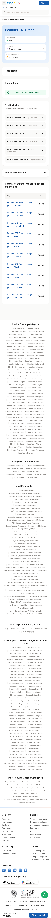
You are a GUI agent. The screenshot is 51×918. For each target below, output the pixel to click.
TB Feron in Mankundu (25, 593)
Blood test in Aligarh (16, 334)
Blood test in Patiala (17, 423)
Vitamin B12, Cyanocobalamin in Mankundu (25, 556)
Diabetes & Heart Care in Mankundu (26, 472)
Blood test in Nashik (14, 414)
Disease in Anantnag (18, 656)
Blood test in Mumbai (36, 405)
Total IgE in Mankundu (26, 608)
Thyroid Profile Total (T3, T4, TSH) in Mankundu (25, 564)
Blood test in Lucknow (16, 394)
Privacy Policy (11, 905)
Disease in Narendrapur (34, 730)
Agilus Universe (8, 837)
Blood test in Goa (15, 361)
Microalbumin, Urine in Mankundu (25, 573)
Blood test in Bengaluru (14, 340)
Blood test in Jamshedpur (34, 379)
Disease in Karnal (17, 707)
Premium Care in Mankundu (36, 469)
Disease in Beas (34, 656)
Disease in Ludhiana (34, 713)
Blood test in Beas (35, 337)
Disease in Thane (25, 763)
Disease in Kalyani (17, 704)
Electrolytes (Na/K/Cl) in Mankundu (25, 579)
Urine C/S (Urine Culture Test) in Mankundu (25, 553)
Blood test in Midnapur (17, 402)
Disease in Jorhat (34, 701)
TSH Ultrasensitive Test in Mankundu (25, 523)
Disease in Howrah (34, 686)
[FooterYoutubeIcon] (4, 870)
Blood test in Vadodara (34, 447)
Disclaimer (23, 905)
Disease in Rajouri (33, 748)
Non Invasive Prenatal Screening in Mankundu (25, 605)
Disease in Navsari (16, 736)
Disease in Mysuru (35, 727)
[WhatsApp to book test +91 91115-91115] (44, 894)
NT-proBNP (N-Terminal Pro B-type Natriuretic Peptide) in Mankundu (25, 586)
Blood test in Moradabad (16, 405)
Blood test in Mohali (35, 402)
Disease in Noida (16, 739)
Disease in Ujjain (41, 763)
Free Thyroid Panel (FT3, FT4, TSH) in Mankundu (25, 529)
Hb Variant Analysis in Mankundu (25, 532)
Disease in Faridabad (34, 674)
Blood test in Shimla (37, 438)
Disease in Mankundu (17, 719)
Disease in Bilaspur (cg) (16, 662)
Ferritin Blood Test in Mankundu (25, 502)
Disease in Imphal (35, 689)
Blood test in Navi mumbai (34, 414)
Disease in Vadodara (17, 766)
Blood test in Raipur (17, 429)
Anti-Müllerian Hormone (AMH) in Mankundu (26, 611)
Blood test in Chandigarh (16, 346)
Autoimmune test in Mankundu (15, 800)
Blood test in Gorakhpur (33, 361)
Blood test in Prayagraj (17, 426)
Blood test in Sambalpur (34, 435)
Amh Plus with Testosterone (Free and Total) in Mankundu (25, 596)
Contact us (6, 828)
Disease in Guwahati (34, 683)
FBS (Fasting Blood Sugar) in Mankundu (25, 508)
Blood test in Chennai (36, 346)
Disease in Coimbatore (17, 668)
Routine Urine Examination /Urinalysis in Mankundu (25, 520)
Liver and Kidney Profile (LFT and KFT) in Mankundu (25, 582)
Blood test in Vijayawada (35, 450)
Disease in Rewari (33, 751)
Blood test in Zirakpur (25, 453)
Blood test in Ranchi (17, 432)
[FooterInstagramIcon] (9, 870)
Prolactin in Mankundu (26, 490)
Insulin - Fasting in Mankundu (25, 505)
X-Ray (6, 629)
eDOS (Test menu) (39, 854)
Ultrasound (15, 629)
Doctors (5, 825)
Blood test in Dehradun (15, 352)
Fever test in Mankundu (15, 788)
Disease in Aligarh (17, 653)
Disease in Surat (10, 763)
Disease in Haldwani (17, 686)
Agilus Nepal (7, 834)
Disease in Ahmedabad (17, 650)
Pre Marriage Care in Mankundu (25, 477)
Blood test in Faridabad (35, 355)
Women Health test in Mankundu (25, 794)
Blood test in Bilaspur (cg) (16, 343)
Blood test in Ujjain (15, 447)
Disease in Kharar (33, 707)
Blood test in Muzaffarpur (16, 408)
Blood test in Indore (16, 373)
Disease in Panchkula (33, 739)
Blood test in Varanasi (15, 450)
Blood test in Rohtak (15, 435)
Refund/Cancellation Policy (25, 910)
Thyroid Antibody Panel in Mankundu (25, 541)
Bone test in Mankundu (35, 785)
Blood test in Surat (17, 444)
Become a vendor (9, 854)
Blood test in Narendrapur (34, 411)
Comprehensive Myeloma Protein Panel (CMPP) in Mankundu (25, 615)
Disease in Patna (33, 742)
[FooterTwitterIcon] (26, 870)
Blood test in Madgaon (15, 397)
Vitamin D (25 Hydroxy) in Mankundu (25, 561)
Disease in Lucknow (16, 713)
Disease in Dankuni (35, 668)
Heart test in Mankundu (15, 785)
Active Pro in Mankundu (14, 469)
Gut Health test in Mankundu (35, 791)
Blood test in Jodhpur (17, 382)
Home (4, 19)
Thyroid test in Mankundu (14, 782)
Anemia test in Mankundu (25, 803)
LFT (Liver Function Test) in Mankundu (25, 499)
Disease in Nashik (15, 733)
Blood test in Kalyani (16, 385)
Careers (5, 840)
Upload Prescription (38, 819)
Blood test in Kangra (34, 385)
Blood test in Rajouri (34, 429)
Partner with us (8, 850)
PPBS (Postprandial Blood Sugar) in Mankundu (25, 511)
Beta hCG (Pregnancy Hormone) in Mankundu (25, 496)
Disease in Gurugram (16, 683)
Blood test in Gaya (15, 358)
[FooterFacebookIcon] (15, 870)
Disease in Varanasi (35, 766)
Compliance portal (39, 857)
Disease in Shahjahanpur (18, 757)
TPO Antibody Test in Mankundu (25, 535)
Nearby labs (35, 834)
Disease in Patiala (18, 742)
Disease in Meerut (35, 719)
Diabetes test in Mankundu (36, 782)
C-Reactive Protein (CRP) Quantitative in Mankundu (25, 590)
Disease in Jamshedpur (33, 698)
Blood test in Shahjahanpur (17, 438)
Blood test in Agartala (17, 328)
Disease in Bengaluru (15, 659)
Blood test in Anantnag (17, 337)
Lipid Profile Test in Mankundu (25, 576)
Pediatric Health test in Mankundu (25, 797)
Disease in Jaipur (16, 695)
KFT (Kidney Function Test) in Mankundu (25, 547)
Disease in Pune (35, 745)
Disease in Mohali (34, 722)
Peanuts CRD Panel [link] (17, 19)
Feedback (34, 828)
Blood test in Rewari (34, 432)
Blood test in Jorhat (35, 382)
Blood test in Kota (34, 391)
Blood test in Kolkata (17, 391)
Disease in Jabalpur (33, 692)
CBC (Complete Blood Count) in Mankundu (25, 558)
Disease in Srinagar (33, 760)
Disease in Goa (16, 680)
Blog (32, 831)
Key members (7, 822)
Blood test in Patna (34, 423)
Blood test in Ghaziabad (33, 358)
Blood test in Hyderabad (17, 370)
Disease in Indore (16, 692)
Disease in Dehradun (16, 671)
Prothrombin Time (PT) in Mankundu (25, 538)
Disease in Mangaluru (34, 716)
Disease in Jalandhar (33, 695)
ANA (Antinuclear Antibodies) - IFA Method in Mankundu (25, 526)
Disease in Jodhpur (18, 701)
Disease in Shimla (36, 757)
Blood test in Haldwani (16, 367)
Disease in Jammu (15, 698)
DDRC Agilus (7, 831)
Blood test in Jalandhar (34, 376)
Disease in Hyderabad (17, 689)
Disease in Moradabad (17, 725)
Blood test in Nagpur (14, 411)
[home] (14, 3)
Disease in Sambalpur (34, 754)
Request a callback (38, 822)
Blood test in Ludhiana (35, 394)
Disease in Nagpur (15, 730)
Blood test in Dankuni (36, 349)
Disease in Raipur (17, 748)
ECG (24, 629)
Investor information (40, 860)
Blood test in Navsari (15, 417)
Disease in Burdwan (35, 662)
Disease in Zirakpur (35, 769)
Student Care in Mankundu (36, 474)
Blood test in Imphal (36, 370)
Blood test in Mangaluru (35, 397)
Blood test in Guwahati (35, 364)
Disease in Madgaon (16, 716)
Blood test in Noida (16, 420)
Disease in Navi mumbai (33, 733)
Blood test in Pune (35, 426)
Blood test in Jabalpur (34, 373)
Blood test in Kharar (34, 388)
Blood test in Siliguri (16, 441)
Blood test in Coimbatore (16, 349)
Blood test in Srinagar (34, 441)
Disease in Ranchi (17, 751)
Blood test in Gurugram (16, 364)
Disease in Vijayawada (17, 769)
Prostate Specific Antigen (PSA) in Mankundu (25, 493)
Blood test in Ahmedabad (17, 331)
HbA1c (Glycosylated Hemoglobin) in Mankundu (25, 517)
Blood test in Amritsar (34, 334)
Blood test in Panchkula (34, 420)
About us (6, 819)
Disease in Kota (34, 710)
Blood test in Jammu (14, 379)
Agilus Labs (35, 837)
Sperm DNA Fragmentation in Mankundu (25, 602)
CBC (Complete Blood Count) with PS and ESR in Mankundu (25, 570)
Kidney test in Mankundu (36, 788)
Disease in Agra (34, 647)
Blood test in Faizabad (15, 355)
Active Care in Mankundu (35, 466)
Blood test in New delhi (34, 417)
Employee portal (38, 850)
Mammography (28, 632)
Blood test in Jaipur (16, 376)
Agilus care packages (39, 825)
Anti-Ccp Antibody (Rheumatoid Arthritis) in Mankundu (25, 567)
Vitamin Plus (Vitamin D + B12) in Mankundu (25, 599)
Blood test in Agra (34, 328)
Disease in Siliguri (16, 760)
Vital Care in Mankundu (15, 466)
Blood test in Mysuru (36, 408)
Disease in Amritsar (34, 653)
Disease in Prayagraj (18, 745)
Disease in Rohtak (16, 754)
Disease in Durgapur (34, 671)
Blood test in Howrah (35, 367)
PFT (18, 632)
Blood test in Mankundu (16, 400)
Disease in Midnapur (17, 722)
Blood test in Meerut (35, 400)
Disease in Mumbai (35, 725)
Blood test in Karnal (17, 388)
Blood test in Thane (34, 444)
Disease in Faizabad (16, 674)
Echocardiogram (41, 629)
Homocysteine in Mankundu (25, 544)
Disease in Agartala (18, 647)
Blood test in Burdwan (36, 343)
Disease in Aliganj (35, 650)
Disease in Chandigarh (17, 665)
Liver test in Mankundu (14, 791)
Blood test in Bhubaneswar (35, 340)
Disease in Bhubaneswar (35, 659)
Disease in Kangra (33, 704)
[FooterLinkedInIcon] (20, 870)
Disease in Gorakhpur (33, 680)
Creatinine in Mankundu (25, 514)
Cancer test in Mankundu (38, 800)
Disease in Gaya (16, 677)
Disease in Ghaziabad (33, 677)
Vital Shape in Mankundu (14, 474)
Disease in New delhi (34, 736)
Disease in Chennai (35, 665)
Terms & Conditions (38, 905)
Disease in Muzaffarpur (17, 727)
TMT (30, 629)
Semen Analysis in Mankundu (25, 550)
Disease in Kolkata (18, 710)
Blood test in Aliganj (36, 331)
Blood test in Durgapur (35, 352)
